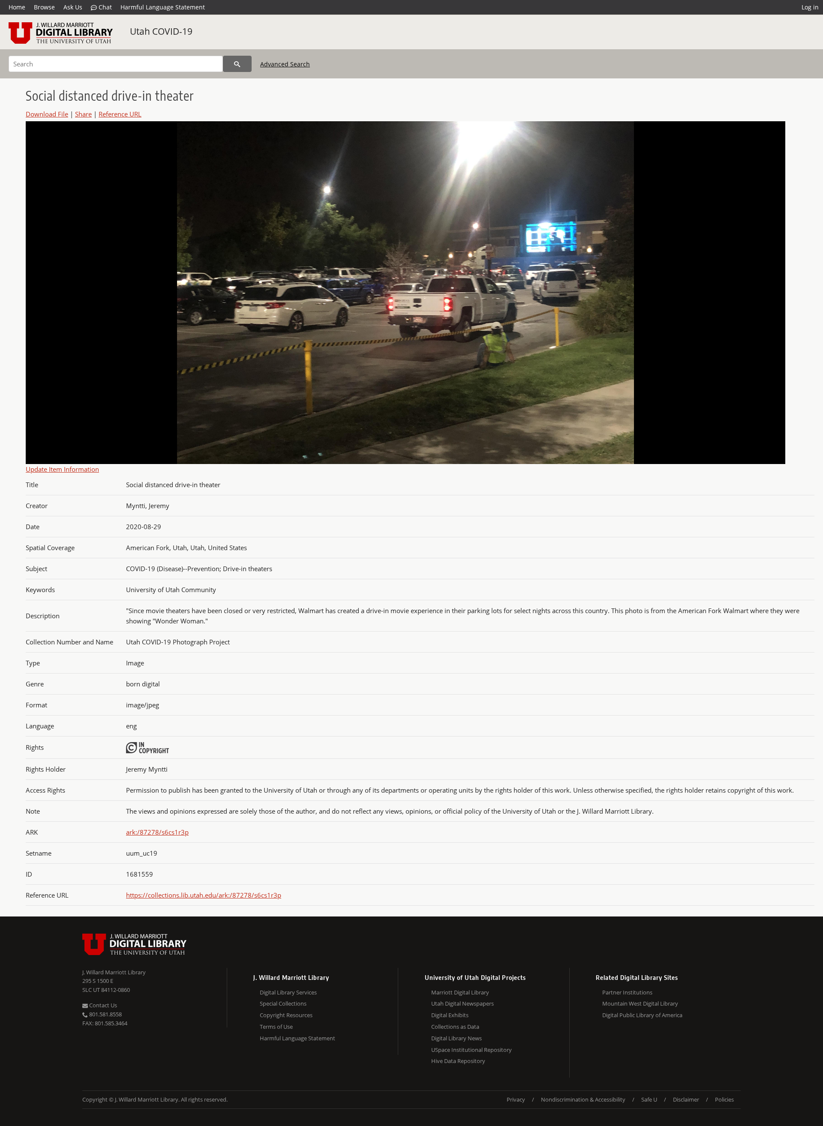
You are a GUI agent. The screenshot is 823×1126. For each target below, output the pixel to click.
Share (83, 114)
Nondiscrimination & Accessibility (583, 1099)
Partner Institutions (627, 992)
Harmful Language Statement (162, 7)
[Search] (237, 64)
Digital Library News (456, 1038)
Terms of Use (276, 1026)
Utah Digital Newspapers (462, 1003)
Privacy (516, 1099)
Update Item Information (62, 469)
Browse (44, 7)
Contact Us (102, 1005)
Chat (104, 7)
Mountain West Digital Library (640, 1003)
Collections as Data (455, 1026)
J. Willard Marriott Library (114, 972)
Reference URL (120, 114)
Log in (810, 7)
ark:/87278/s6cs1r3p (157, 832)
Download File (47, 114)
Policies (724, 1099)
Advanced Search (285, 64)
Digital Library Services (288, 992)
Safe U (649, 1099)
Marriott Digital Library (460, 992)
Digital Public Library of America (642, 1015)
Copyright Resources (286, 1015)
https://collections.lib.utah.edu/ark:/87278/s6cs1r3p (203, 895)
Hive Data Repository (458, 1061)
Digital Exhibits (450, 1015)
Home (17, 7)
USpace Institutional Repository (471, 1050)
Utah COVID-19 (161, 31)
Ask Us (72, 7)
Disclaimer (686, 1099)
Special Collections (283, 1003)
